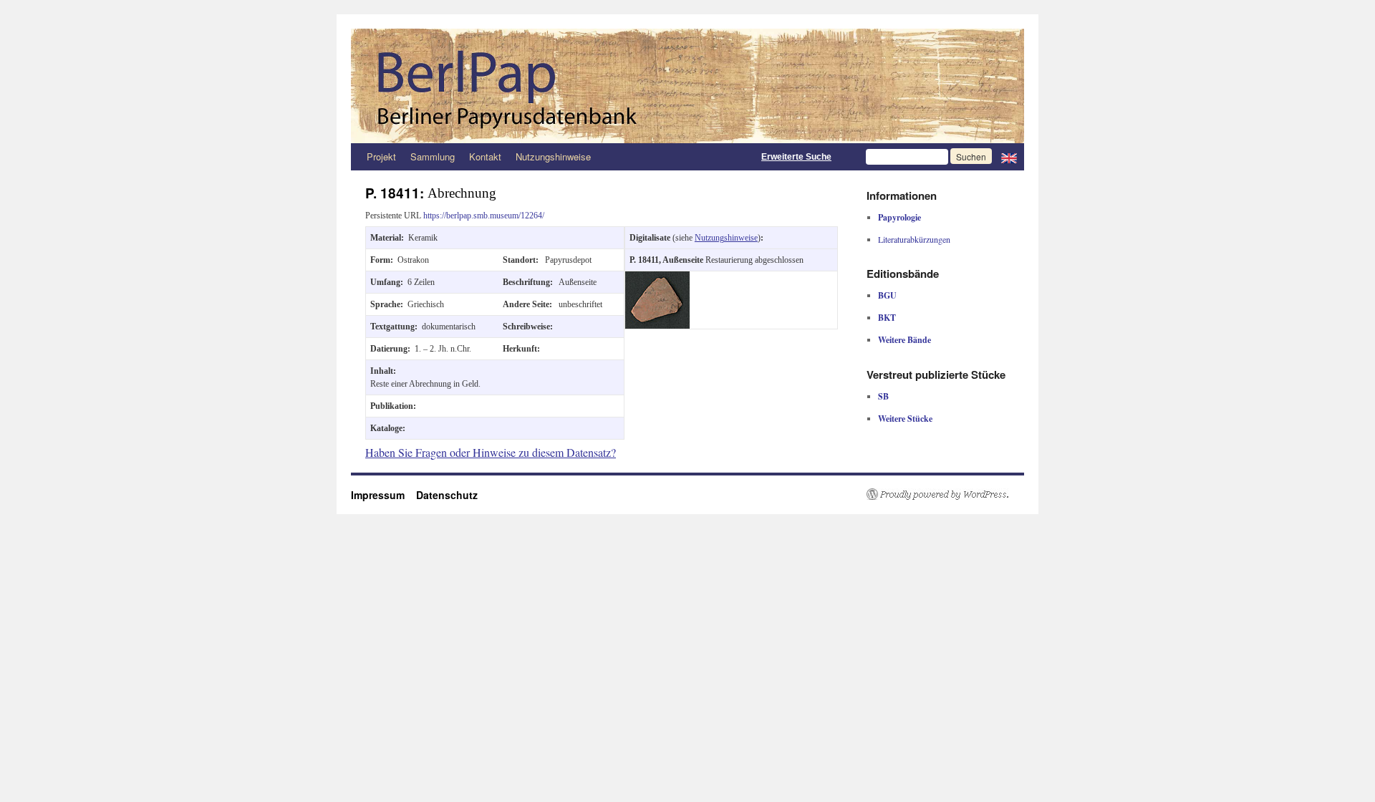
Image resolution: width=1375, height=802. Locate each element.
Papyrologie (899, 217)
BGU (887, 295)
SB (883, 396)
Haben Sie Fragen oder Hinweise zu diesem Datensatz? (490, 452)
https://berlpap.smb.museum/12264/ (483, 216)
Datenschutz (447, 495)
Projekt (381, 156)
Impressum (383, 495)
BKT (887, 317)
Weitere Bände (904, 340)
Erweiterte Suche (796, 157)
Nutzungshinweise (553, 156)
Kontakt (485, 156)
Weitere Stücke (905, 418)
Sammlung (432, 156)
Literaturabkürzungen (914, 239)
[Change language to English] (1009, 157)
